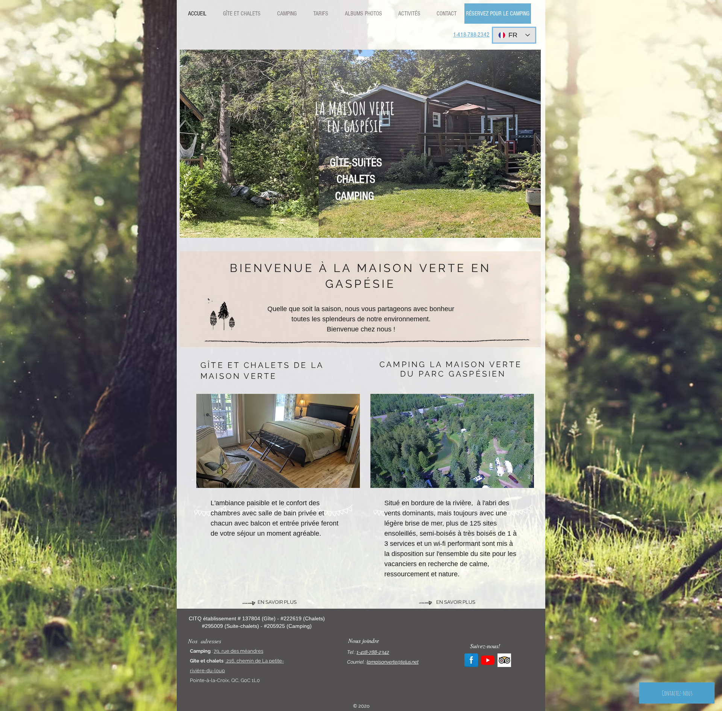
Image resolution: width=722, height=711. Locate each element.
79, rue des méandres (238, 651)
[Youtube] (487, 660)
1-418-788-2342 (372, 652)
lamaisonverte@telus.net (393, 662)
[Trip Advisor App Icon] (504, 660)
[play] (529, 226)
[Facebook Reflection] (471, 660)
